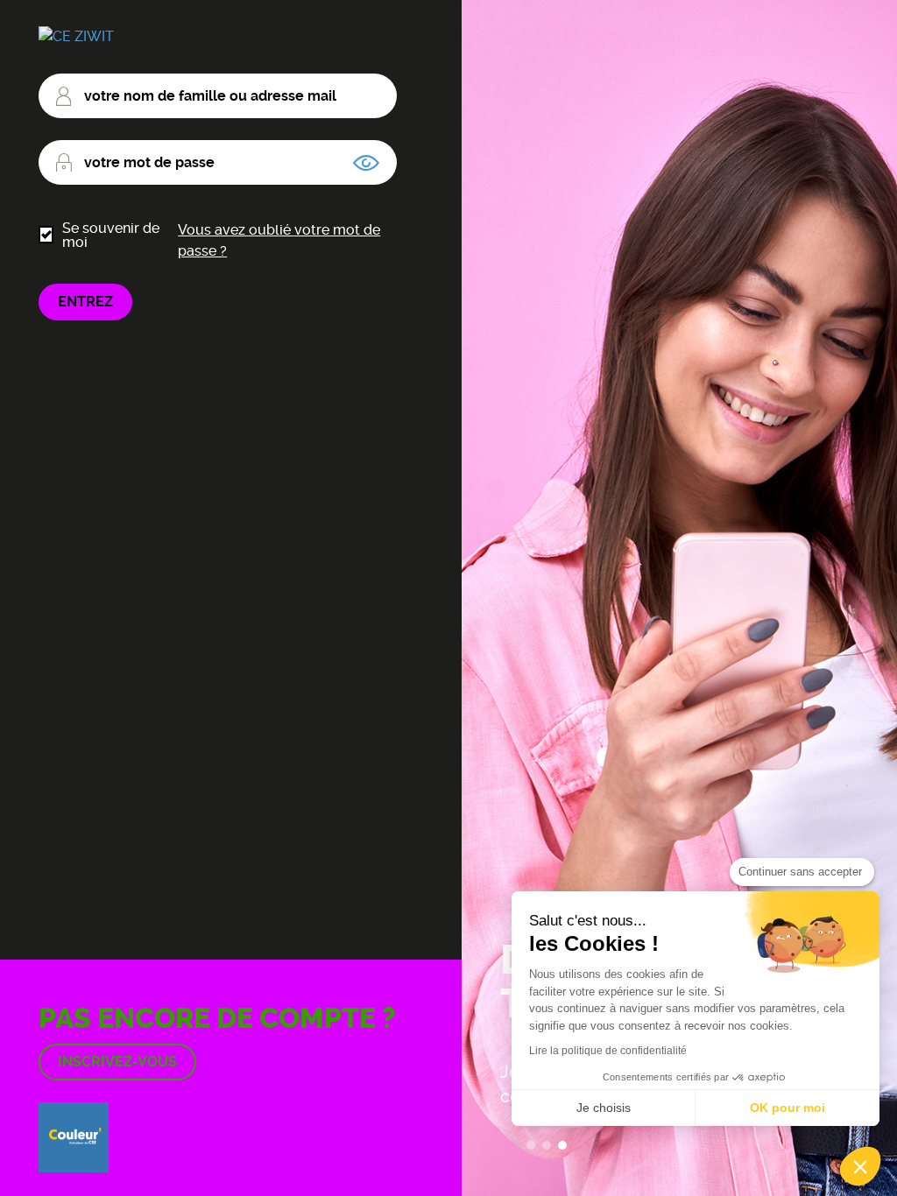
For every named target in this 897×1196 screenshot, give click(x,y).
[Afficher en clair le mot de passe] (366, 162)
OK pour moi (787, 1108)
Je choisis (603, 1108)
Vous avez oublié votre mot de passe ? (279, 240)
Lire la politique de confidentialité (608, 1051)
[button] (860, 1166)
